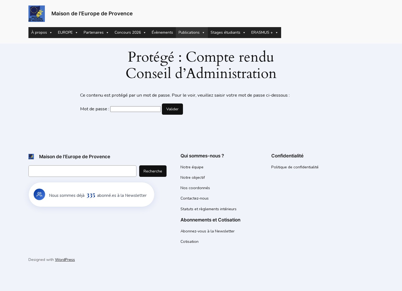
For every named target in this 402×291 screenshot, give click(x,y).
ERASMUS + (262, 32)
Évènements (162, 32)
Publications (189, 32)
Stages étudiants (225, 32)
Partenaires (94, 32)
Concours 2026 (128, 32)
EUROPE (65, 32)
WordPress (65, 259)
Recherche (153, 171)
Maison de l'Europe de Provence (92, 13)
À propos (39, 32)
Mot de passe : (95, 109)
